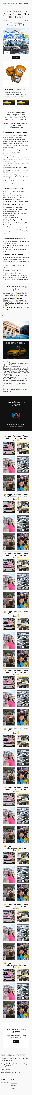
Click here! (20, 96)
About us (16, 57)
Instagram (14, 1085)
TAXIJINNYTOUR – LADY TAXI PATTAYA (18, 3)
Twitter (13, 1088)
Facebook (14, 1083)
